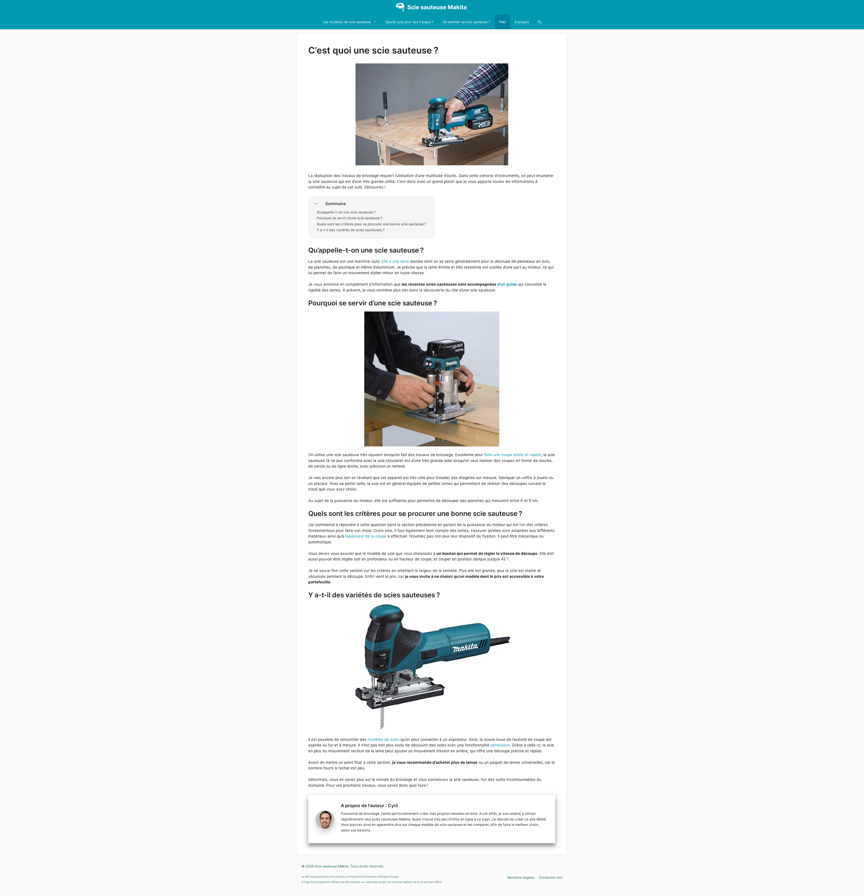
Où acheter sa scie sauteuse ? (466, 22)
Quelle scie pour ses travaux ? (410, 22)
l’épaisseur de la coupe (365, 536)
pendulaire (500, 745)
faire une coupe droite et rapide (512, 454)
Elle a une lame (395, 261)
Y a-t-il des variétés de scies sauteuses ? (351, 230)
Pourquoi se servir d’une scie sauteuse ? (349, 218)
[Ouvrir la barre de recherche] (539, 22)
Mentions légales (520, 877)
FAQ (502, 22)
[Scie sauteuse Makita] (400, 7)
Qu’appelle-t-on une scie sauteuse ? (346, 212)
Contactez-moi (550, 877)
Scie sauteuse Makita (437, 7)
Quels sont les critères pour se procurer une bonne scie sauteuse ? (371, 224)
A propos (522, 22)
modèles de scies (383, 739)
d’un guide (507, 284)
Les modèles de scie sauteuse (347, 22)
